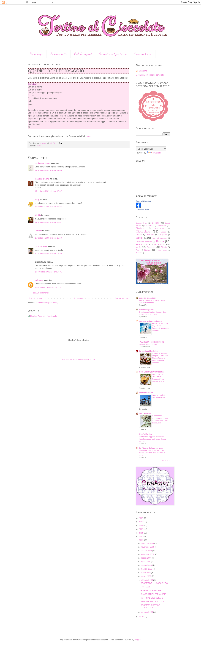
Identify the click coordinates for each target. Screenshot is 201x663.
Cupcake (163, 235)
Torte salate (162, 250)
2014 (141, 522)
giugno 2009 (146, 565)
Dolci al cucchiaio (159, 238)
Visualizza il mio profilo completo (150, 75)
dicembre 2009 (147, 543)
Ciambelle (140, 228)
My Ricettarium (146, 393)
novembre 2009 (148, 547)
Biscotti (155, 223)
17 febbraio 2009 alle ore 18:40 (48, 238)
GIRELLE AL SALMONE (151, 590)
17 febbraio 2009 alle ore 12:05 (48, 170)
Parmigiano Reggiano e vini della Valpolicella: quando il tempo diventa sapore (152, 439)
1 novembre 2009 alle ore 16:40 (48, 272)
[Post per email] (60, 143)
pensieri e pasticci (147, 298)
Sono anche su (143, 54)
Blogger (137, 640)
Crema (139, 235)
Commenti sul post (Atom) (47, 303)
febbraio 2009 (147, 580)
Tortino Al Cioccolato (143, 201)
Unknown (43, 143)
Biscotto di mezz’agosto (148, 344)
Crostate (150, 234)
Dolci (139, 237)
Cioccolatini (159, 228)
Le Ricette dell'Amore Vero (151, 448)
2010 (141, 536)
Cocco (163, 232)
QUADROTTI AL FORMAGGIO (153, 594)
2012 (141, 529)
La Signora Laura (42, 163)
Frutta (160, 241)
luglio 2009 (146, 562)
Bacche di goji (141, 223)
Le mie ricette (58, 54)
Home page (36, 54)
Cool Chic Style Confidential (151, 372)
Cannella (148, 226)
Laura (87, 136)
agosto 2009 (146, 558)
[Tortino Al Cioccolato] (138, 207)
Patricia (38, 231)
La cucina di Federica (148, 351)
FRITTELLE (145, 587)
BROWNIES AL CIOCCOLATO (153, 601)
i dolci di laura (41, 246)
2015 (141, 518)
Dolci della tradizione (144, 242)
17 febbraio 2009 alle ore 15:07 (48, 191)
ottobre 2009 (146, 550)
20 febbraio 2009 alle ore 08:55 (48, 253)
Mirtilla (38, 215)
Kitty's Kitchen (145, 434)
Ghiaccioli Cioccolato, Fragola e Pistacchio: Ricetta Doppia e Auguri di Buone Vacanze (160, 358)
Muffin (138, 247)
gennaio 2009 (147, 612)
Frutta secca (142, 244)
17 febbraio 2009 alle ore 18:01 (48, 222)
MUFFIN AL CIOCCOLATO (152, 598)
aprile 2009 (146, 573)
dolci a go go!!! (145, 413)
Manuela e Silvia (42, 179)
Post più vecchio (121, 298)
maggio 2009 (147, 569)
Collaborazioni (83, 54)
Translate (157, 153)
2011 (141, 533)
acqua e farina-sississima (150, 321)
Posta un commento (40, 293)
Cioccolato (143, 231)
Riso (137, 250)
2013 (141, 525)
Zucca (138, 253)
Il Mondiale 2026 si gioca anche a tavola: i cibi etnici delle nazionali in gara (152, 452)
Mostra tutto (166, 461)
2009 (141, 540)
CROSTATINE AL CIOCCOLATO (154, 583)
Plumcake (151, 247)
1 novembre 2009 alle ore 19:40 (48, 287)
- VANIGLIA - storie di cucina (151, 342)
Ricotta (164, 247)
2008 (141, 616)
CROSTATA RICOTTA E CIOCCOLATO (150, 606)
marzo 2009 (146, 576)
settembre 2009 (148, 554)
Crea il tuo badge (142, 209)
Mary (37, 200)
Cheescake (161, 226)
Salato (39, 146)
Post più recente (35, 298)
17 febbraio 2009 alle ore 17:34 (48, 207)
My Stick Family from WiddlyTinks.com (78, 359)
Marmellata (160, 244)
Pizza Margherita (146, 310)
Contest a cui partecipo (113, 54)
